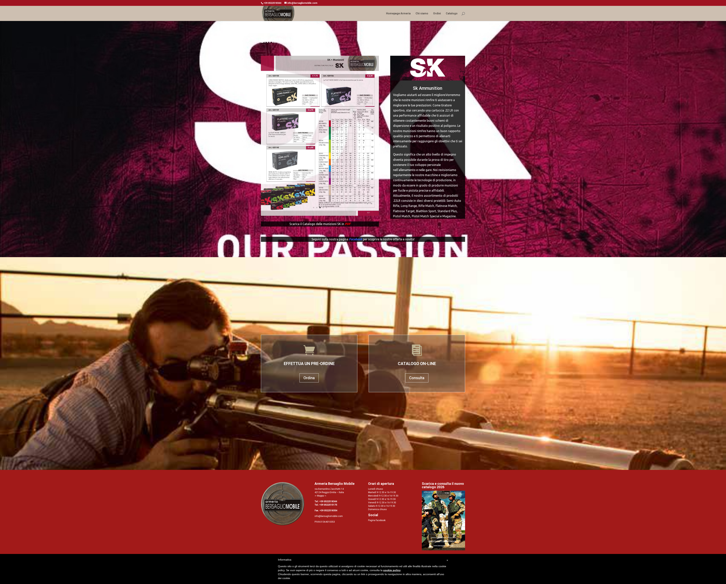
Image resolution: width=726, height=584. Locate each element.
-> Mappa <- (320, 495)
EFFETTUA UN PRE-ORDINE (309, 363)
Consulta (416, 378)
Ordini (437, 13)
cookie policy (392, 570)
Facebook (355, 239)
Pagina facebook (376, 520)
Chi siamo (422, 13)
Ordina (309, 378)
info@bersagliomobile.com (329, 516)
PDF (348, 224)
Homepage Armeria (398, 13)
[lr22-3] (320, 215)
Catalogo (452, 13)
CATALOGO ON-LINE (417, 363)
